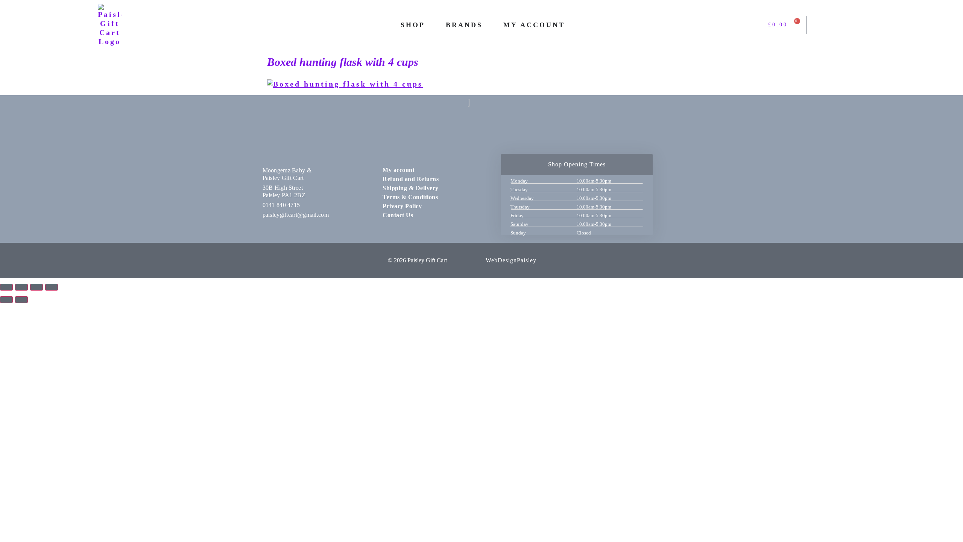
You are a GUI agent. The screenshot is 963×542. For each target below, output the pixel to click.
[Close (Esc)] (51, 287)
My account (399, 170)
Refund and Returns (411, 179)
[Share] (36, 287)
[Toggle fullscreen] (21, 287)
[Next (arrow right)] (21, 299)
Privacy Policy (402, 206)
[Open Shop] (430, 25)
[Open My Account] (570, 25)
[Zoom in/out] (6, 287)
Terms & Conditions (410, 197)
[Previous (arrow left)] (6, 299)
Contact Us (398, 215)
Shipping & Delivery (411, 188)
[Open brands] (488, 25)
